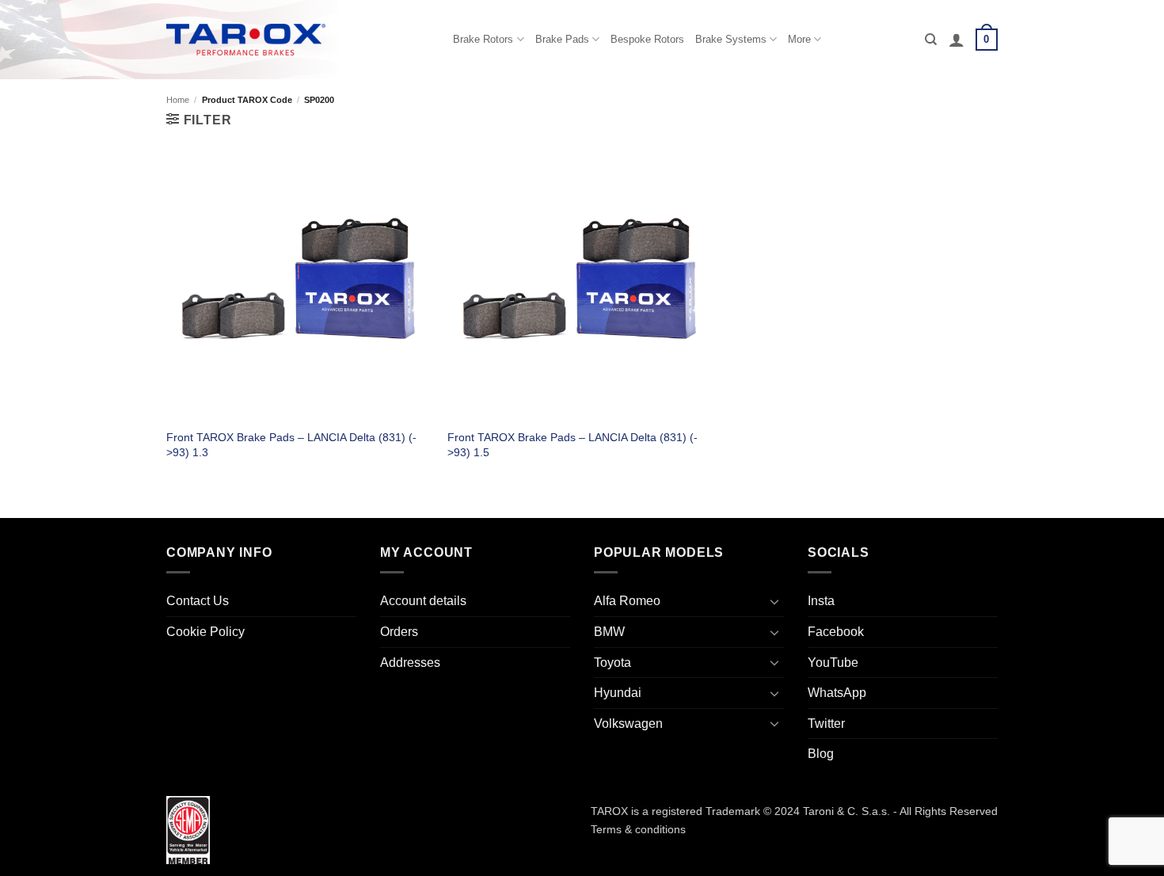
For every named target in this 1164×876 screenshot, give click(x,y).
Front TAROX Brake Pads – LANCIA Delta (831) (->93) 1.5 (572, 445)
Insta (821, 600)
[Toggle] (774, 601)
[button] (956, 39)
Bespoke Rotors (647, 39)
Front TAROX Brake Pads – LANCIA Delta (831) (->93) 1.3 (291, 445)
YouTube (833, 662)
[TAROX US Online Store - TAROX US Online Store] (245, 39)
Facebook (836, 631)
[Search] (931, 40)
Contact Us (197, 600)
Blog (821, 753)
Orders (399, 631)
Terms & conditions (638, 829)
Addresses (410, 662)
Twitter (826, 723)
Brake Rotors (483, 39)
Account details (423, 600)
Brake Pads (562, 39)
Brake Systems (730, 39)
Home (177, 100)
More (799, 39)
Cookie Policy (205, 631)
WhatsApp (837, 692)
